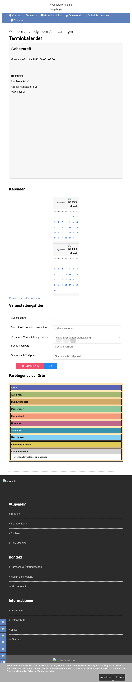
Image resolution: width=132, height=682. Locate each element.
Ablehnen (119, 677)
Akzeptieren (105, 677)
